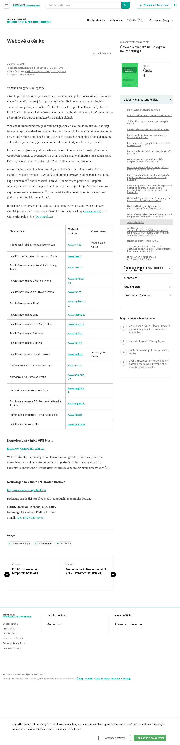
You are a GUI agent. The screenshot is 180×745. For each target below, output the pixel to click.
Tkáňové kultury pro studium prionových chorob (147, 122)
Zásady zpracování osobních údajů (113, 678)
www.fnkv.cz (75, 267)
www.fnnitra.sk (76, 424)
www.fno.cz (75, 342)
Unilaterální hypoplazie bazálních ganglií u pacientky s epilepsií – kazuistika (148, 199)
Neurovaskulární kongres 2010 (142, 240)
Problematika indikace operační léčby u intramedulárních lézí (85, 571)
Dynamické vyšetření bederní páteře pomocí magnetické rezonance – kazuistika (149, 215)
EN (175, 5)
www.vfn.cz (74, 244)
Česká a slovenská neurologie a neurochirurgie (143, 269)
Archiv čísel (116, 20)
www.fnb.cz (75, 292)
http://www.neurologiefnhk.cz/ (26, 490)
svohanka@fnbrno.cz (30, 517)
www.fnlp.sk (75, 414)
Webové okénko (135, 222)
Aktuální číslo (135, 20)
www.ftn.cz (74, 256)
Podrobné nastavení (115, 738)
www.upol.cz (44, 216)
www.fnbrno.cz (76, 314)
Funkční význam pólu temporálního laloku (25, 571)
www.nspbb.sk (76, 403)
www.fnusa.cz (76, 324)
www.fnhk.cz (75, 354)
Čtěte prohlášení (84, 678)
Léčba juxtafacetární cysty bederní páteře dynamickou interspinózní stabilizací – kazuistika (148, 177)
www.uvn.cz (75, 365)
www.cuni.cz (92, 211)
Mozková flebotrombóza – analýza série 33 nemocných (149, 152)
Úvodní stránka (96, 20)
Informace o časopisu (160, 20)
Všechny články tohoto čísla (141, 99)
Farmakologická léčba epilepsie (143, 109)
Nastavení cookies (12, 648)
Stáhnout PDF (104, 53)
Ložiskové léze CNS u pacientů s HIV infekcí (149, 115)
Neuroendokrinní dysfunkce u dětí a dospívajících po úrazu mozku (145, 160)
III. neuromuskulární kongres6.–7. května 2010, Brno (141, 258)
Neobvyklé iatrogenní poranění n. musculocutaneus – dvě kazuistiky (144, 207)
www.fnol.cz (75, 333)
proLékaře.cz (20, 7)
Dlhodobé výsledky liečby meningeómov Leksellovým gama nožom (147, 168)
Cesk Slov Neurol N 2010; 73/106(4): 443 (45, 71)
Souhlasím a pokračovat (150, 738)
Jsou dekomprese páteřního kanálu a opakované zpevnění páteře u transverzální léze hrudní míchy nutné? (149, 248)
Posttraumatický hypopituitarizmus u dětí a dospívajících (148, 144)
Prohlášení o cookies (14, 643)
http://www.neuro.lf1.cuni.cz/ (25, 448)
